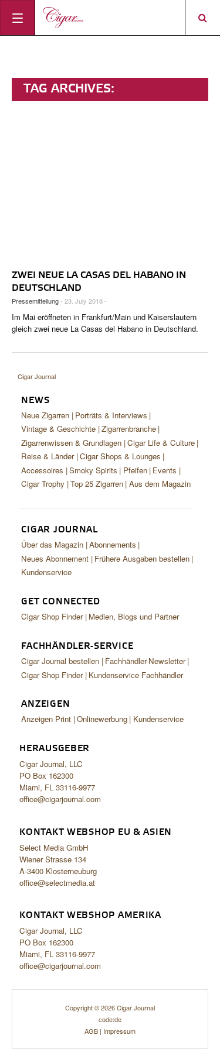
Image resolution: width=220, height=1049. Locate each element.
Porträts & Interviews (111, 415)
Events (165, 470)
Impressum (119, 1031)
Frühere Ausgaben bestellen (141, 558)
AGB (91, 1031)
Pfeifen (135, 470)
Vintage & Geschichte (58, 428)
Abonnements (112, 544)
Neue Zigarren (45, 415)
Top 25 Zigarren (96, 483)
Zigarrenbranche (128, 428)
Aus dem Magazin (160, 483)
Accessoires (42, 470)
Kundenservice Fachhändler (136, 674)
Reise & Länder (47, 456)
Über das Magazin (52, 544)
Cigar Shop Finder (52, 616)
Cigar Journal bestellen (60, 660)
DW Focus (110, 17)
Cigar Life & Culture (161, 442)
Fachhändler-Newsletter (145, 660)
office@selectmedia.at (57, 882)
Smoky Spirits (93, 470)
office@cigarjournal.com (60, 798)
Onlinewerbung (102, 718)
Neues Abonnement (55, 558)
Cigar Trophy (43, 483)
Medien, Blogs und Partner (134, 616)
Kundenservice (46, 571)
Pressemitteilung (35, 300)
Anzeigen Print (46, 718)
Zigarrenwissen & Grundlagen (71, 442)
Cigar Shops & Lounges (120, 456)
